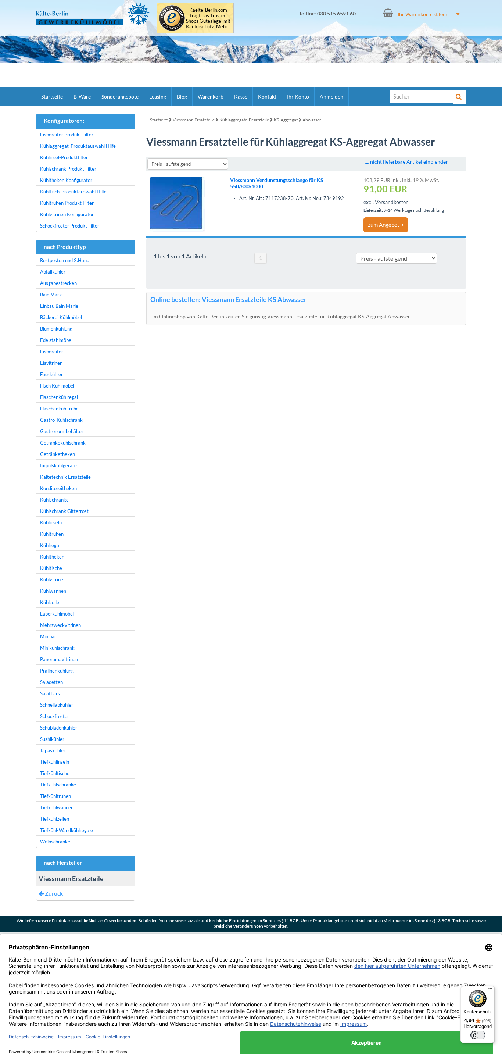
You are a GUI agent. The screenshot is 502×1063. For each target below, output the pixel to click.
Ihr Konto (298, 96)
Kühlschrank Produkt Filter (68, 169)
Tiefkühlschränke (58, 785)
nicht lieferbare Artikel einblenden (409, 161)
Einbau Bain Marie (59, 306)
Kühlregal (50, 545)
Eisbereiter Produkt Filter (66, 135)
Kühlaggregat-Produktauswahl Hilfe (78, 146)
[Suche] (459, 97)
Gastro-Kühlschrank (61, 420)
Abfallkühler (52, 272)
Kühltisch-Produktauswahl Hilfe (73, 192)
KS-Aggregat (286, 119)
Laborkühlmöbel (57, 614)
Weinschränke (55, 842)
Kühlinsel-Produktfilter (64, 157)
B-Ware (82, 96)
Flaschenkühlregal (59, 397)
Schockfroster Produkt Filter (69, 226)
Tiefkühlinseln (54, 762)
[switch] (477, 1035)
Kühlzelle (49, 602)
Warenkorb (210, 96)
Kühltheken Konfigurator (66, 180)
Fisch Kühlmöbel (57, 386)
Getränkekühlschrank (63, 443)
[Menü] (490, 990)
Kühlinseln (51, 522)
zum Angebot (385, 224)
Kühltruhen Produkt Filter (67, 203)
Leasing (157, 96)
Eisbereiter (51, 351)
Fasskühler (51, 374)
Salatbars (50, 693)
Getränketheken (57, 454)
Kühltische (51, 568)
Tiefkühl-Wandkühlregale (66, 830)
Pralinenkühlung (57, 671)
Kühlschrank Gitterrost (64, 511)
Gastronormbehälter (61, 431)
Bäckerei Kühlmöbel (61, 317)
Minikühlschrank (57, 648)
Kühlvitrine (51, 579)
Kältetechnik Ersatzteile (65, 477)
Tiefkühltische (54, 773)
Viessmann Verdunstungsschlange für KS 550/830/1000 (276, 183)
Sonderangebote (120, 96)
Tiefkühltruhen (55, 796)
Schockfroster (54, 716)
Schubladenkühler (58, 728)
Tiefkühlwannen (56, 807)
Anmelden (331, 96)
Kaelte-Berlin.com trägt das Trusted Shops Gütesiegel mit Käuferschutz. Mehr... (208, 18)
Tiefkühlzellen (54, 819)
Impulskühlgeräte (58, 465)
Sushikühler (52, 739)
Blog (182, 96)
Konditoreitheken (58, 488)
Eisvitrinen (51, 363)
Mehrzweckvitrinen (60, 625)
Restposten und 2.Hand (64, 260)
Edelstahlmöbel (56, 340)
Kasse (240, 96)
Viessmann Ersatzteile (194, 119)
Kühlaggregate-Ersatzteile (244, 119)
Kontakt (267, 96)
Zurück (53, 893)
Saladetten (51, 682)
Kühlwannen (53, 591)
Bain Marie (51, 294)
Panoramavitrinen (59, 659)
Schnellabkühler (56, 705)
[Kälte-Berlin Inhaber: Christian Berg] (93, 14)
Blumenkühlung (56, 329)
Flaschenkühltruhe (59, 408)
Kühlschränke (54, 500)
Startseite (52, 96)
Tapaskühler (52, 750)
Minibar (48, 636)
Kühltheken (52, 557)
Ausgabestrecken (58, 283)
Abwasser (311, 119)
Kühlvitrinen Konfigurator (67, 214)
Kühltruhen (52, 534)
